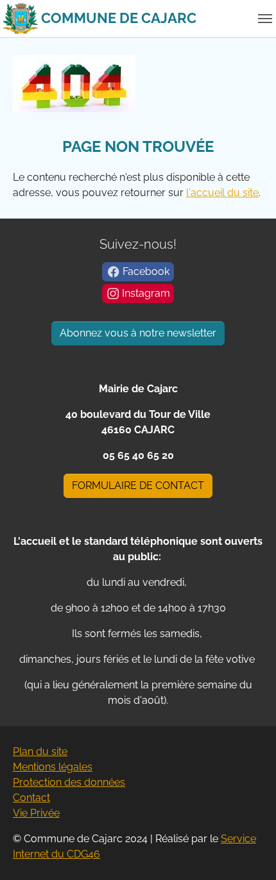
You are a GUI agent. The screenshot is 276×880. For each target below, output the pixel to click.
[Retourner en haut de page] (247, 851)
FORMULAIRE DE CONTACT (138, 485)
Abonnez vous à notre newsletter (138, 333)
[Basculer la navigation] (265, 18)
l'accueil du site (222, 193)
